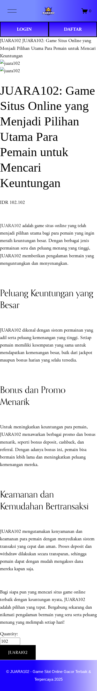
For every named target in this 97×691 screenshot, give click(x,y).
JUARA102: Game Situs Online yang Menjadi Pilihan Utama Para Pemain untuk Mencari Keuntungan (48, 48)
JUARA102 (10, 41)
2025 (58, 679)
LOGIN (24, 29)
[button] (18, 652)
